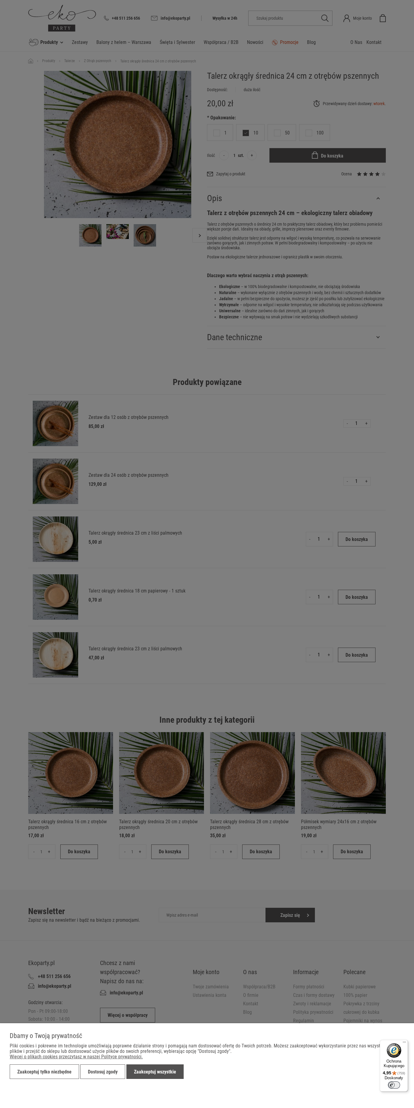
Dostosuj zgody (103, 1072)
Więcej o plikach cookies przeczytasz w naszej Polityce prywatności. (76, 1057)
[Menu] (404, 1043)
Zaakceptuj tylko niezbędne (44, 1072)
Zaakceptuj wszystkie (155, 1072)
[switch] (394, 1085)
